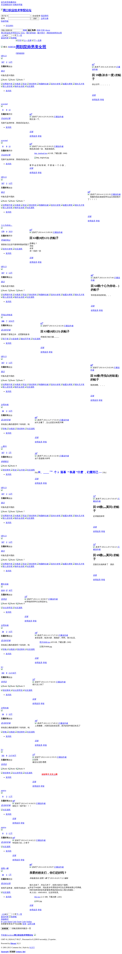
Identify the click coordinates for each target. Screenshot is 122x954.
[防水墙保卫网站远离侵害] (35, 935)
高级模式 (5, 919)
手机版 (4, 935)
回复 (94, 95)
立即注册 (44, 18)
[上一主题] (26, 40)
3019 (10, 231)
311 (3, 673)
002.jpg (37, 897)
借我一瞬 (5, 868)
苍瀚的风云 (5, 240)
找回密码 (44, 16)
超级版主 (5, 461)
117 (3, 453)
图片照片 (41, 33)
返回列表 (5, 38)
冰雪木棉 (5, 405)
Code (24, 922)
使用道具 (96, 100)
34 (3, 411)
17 (7, 590)
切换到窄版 (17, 5)
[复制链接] (20, 53)
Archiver (10, 935)
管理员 (4, 599)
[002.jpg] (38, 901)
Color (5, 922)
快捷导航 (5, 21)
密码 (3, 18)
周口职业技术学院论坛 (10, 33)
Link (14, 922)
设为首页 (5, 2)
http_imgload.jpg (40, 153)
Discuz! (13, 943)
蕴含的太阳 (5, 884)
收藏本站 (12, 2)
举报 (102, 100)
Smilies (29, 922)
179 (2, 231)
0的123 (4, 56)
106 (2, 321)
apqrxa (3, 790)
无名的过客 (5, 118)
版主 (3, 71)
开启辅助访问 (6, 5)
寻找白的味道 (6, 315)
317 (2, 62)
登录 (24, 924)
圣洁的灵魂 (5, 330)
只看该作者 (59, 117)
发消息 (8, 91)
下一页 (19, 35)
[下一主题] (36, 40)
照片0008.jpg (45, 642)
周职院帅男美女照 (54, 33)
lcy (2, 667)
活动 (39, 30)
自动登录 (36, 16)
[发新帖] (13, 38)
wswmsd (4, 104)
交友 (43, 30)
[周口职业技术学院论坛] (16, 10)
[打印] (18, 40)
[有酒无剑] (2, 47)
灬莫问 (4, 446)
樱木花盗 (5, 584)
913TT (32, 947)
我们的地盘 (31, 33)
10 (9, 110)
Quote (19, 922)
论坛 (9, 26)
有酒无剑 (12, 47)
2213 (3, 590)
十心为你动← (6, 225)
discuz (47, 30)
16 (3, 875)
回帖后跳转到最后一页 (21, 928)
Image (10, 922)
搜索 (25, 30)
